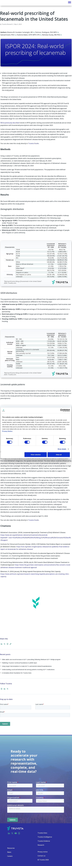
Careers (10, 856)
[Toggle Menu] (69, 2)
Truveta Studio (33, 143)
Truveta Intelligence (45, 837)
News (9, 852)
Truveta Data (42, 833)
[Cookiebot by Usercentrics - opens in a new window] (61, 410)
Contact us (41, 856)
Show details (62, 449)
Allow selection (36, 454)
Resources (11, 848)
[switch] (27, 442)
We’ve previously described (9, 123)
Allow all (59, 454)
